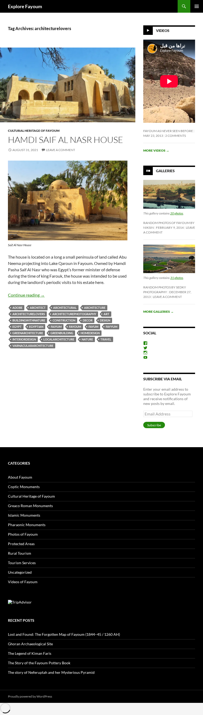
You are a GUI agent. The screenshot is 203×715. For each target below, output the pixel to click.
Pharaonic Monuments (26, 524)
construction (64, 320)
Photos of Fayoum (23, 534)
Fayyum (111, 326)
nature (87, 339)
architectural (65, 307)
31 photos (176, 278)
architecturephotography (74, 314)
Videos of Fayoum (23, 582)
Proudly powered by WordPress (30, 696)
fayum (93, 326)
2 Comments (175, 136)
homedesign (90, 333)
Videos (162, 30)
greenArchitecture (27, 333)
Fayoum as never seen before (168, 131)
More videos (156, 150)
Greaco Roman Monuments (30, 505)
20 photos (176, 213)
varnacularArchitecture (32, 345)
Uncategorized (20, 572)
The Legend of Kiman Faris (29, 653)
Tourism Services (22, 562)
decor (88, 320)
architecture (94, 307)
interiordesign (24, 339)
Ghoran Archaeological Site (30, 644)
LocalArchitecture (58, 339)
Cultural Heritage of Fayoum (33, 131)
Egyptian (36, 326)
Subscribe (154, 425)
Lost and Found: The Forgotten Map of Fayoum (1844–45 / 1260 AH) (64, 634)
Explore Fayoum (25, 6)
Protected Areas (21, 543)
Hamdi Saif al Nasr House (65, 139)
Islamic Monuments (24, 515)
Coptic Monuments (24, 486)
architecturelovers (28, 314)
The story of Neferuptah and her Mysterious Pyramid (51, 672)
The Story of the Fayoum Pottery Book (39, 663)
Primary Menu (196, 6)
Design (105, 320)
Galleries (165, 171)
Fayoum (75, 326)
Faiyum (56, 326)
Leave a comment (60, 150)
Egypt (17, 326)
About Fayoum (20, 477)
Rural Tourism (19, 553)
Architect (38, 307)
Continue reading (26, 294)
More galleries (158, 312)
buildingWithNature (28, 320)
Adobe (17, 307)
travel (105, 339)
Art (106, 314)
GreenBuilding (61, 333)
